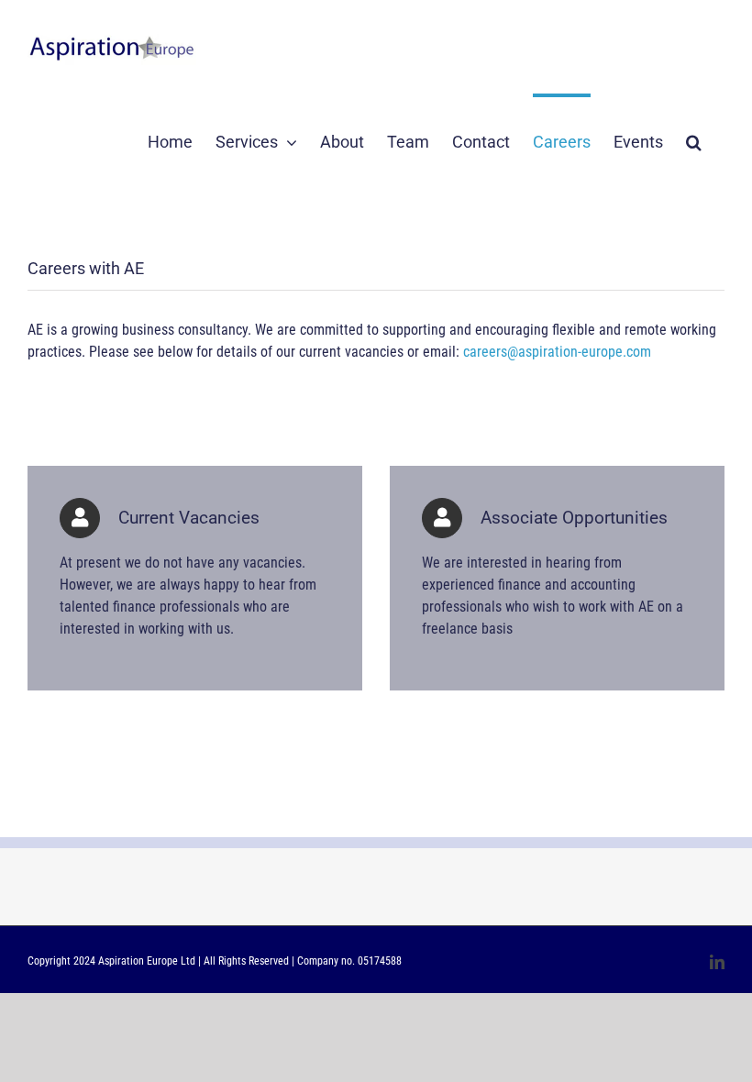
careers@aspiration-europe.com (557, 351)
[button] (694, 140)
